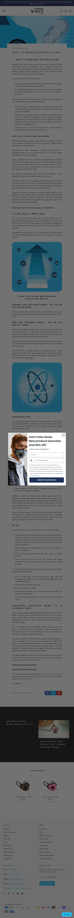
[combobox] (32, 460)
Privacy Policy (59, 473)
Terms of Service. (35, 475)
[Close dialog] (63, 435)
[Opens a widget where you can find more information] (66, 914)
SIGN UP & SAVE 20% (46, 480)
